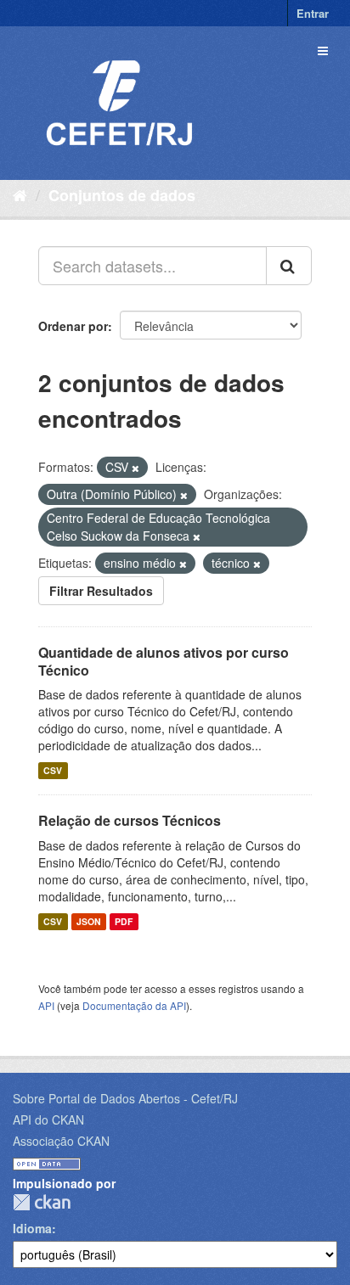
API (46, 1005)
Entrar (312, 13)
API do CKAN (48, 1119)
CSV (52, 770)
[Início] (20, 194)
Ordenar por (73, 325)
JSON (88, 921)
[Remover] (135, 467)
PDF (124, 921)
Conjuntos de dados (121, 195)
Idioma (32, 1228)
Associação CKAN (61, 1140)
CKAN (42, 1202)
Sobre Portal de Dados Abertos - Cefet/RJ (125, 1098)
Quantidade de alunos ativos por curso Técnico (163, 661)
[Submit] (289, 265)
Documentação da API (134, 1005)
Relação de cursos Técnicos (129, 820)
